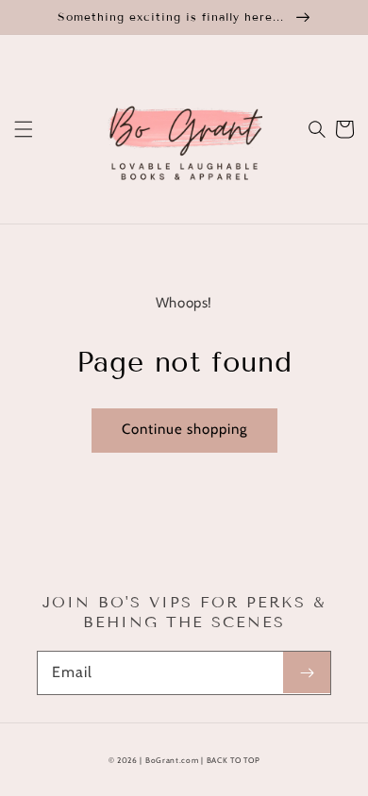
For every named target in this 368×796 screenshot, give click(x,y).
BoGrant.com (172, 760)
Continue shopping (184, 429)
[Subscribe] (306, 672)
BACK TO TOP (233, 760)
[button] (23, 129)
